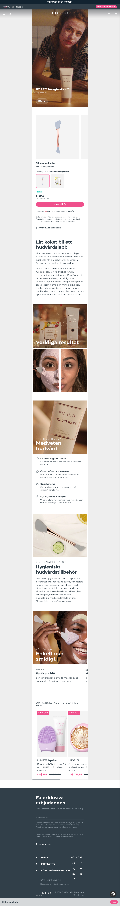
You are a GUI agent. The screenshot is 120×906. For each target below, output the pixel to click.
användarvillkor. (67, 836)
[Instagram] (74, 863)
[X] (74, 869)
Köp (114, 902)
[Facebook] (81, 863)
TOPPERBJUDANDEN (106, 7)
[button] (113, 894)
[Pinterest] (81, 874)
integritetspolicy (50, 836)
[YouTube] (81, 869)
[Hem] (60, 14)
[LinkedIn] (74, 874)
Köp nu (41, 101)
